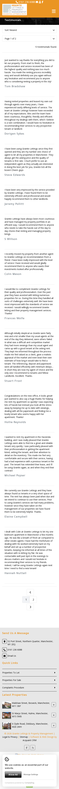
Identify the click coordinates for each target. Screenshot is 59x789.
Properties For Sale (11, 680)
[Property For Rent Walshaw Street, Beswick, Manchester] (6, 704)
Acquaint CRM (29, 740)
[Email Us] (37, 2)
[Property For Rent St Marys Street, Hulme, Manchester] (6, 715)
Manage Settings (31, 774)
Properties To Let (11, 672)
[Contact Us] (40, 2)
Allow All (13, 774)
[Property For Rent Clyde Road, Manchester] (6, 725)
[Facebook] (42, 2)
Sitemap (24, 736)
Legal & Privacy (9, 736)
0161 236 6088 (26, 2)
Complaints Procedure (13, 687)
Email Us (12, 655)
